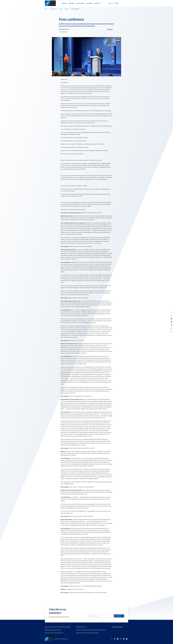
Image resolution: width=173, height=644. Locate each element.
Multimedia (89, 3)
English (109, 29)
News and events (80, 3)
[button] (117, 3)
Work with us (97, 3)
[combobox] (117, 3)
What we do (71, 3)
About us (64, 3)
